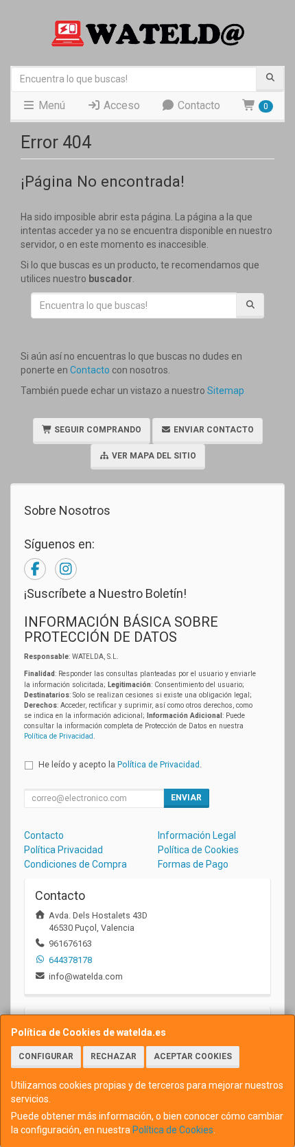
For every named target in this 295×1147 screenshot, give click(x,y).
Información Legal (197, 835)
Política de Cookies (172, 1129)
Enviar (186, 797)
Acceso (120, 105)
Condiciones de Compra (75, 864)
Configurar (46, 1056)
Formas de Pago (193, 864)
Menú (50, 105)
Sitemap (225, 390)
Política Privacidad (63, 849)
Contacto (197, 105)
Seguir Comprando (96, 430)
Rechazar (114, 1056)
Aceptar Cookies (193, 1056)
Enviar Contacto (213, 430)
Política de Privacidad (58, 736)
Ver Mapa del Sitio (153, 456)
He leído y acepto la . (120, 764)
